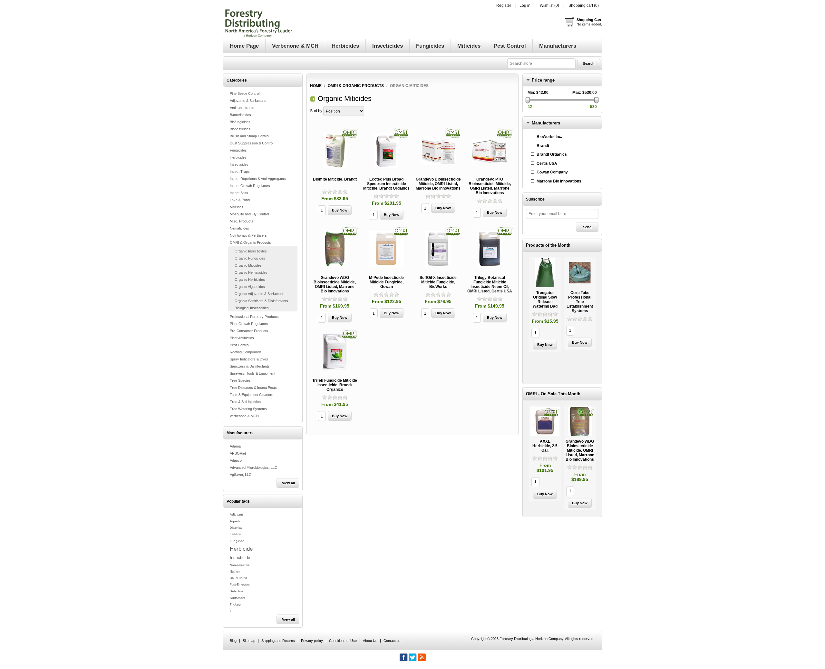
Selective (236, 591)
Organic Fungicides (250, 258)
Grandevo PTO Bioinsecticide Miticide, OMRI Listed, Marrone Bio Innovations (490, 186)
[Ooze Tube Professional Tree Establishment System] (579, 272)
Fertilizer (235, 534)
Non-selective (240, 565)
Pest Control (239, 345)
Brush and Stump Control (249, 136)
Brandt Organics (552, 154)
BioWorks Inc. (549, 136)
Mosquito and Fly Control (249, 214)
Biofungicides (240, 122)
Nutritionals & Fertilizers (248, 235)
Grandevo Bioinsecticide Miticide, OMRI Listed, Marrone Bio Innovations (438, 184)
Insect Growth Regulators (250, 186)
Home (316, 86)
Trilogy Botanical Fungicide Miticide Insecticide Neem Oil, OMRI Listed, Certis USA (489, 284)
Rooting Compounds (246, 352)
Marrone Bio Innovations (559, 181)
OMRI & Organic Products (250, 242)
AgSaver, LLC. (241, 475)
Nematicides (239, 228)
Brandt (543, 145)
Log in (524, 5)
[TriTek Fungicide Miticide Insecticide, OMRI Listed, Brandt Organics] (335, 352)
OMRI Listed (238, 578)
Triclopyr (235, 604)
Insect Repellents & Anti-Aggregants (258, 179)
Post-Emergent (240, 584)
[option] (545, 305)
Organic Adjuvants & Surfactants (260, 294)
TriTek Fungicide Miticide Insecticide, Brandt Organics (334, 385)
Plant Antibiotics (242, 338)
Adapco (236, 460)
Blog (233, 641)
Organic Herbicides (250, 279)
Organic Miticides (248, 265)
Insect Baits (239, 193)
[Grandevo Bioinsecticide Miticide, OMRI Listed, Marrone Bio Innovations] (438, 150)
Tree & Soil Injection (245, 402)
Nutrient (235, 571)
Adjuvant (236, 514)
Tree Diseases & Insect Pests (253, 387)
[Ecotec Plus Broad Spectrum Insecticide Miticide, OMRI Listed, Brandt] (386, 150)
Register (503, 5)
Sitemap (249, 641)
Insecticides (239, 164)
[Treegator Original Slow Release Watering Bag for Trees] (544, 272)
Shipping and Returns (278, 641)
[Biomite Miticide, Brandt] (335, 150)
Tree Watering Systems (248, 409)
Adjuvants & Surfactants (248, 101)
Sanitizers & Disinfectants (250, 366)
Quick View (545, 304)
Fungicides (238, 150)
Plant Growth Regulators (249, 324)
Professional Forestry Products (254, 317)
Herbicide (241, 549)
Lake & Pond (240, 200)
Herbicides (238, 157)
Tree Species (240, 380)
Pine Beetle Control (244, 93)
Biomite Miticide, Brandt (335, 179)
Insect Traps (240, 171)
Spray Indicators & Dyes (249, 359)
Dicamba (236, 527)
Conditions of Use (343, 641)
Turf (233, 611)
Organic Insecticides (251, 251)
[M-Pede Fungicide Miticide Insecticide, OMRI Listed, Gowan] (386, 249)
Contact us (392, 641)
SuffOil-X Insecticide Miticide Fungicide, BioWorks (438, 282)
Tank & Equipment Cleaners (251, 395)
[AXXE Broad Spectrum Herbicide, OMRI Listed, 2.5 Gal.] (544, 421)
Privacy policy (312, 641)
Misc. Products (241, 221)
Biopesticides (240, 129)
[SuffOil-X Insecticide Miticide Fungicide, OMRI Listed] (438, 249)
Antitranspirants (242, 108)
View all (288, 483)
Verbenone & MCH (244, 416)
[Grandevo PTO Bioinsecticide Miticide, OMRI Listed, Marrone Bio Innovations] (490, 150)
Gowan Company (552, 172)
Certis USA (547, 163)
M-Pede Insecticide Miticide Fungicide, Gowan (386, 282)
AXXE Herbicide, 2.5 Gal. (545, 446)
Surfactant (237, 598)
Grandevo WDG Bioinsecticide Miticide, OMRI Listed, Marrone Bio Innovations (335, 284)
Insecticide (240, 557)
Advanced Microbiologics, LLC (253, 467)
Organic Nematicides (251, 272)
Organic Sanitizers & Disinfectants (261, 301)
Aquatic (235, 521)
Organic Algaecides (250, 287)
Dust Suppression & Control (251, 143)
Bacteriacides (240, 115)
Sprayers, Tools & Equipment (252, 373)
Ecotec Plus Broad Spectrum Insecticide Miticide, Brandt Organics (386, 184)
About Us (370, 641)
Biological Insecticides (252, 308)
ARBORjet (238, 453)
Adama (235, 446)
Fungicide (237, 541)
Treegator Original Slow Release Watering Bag (545, 299)
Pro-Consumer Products (249, 331)
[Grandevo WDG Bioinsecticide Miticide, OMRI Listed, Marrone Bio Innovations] (335, 249)
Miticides (236, 207)
